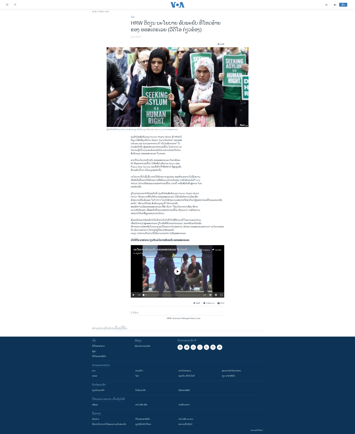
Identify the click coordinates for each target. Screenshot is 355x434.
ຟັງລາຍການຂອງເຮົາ (142, 346)
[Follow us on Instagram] (193, 347)
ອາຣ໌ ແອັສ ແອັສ (141, 404)
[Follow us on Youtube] (186, 347)
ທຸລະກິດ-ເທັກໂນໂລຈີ (187, 375)
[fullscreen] (221, 295)
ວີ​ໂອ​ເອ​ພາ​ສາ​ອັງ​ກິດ (142, 419)
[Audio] (326, 5)
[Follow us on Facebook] (180, 347)
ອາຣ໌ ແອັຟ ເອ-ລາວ (186, 419)
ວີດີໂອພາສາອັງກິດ (99, 356)
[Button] (220, 44)
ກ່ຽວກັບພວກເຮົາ (98, 390)
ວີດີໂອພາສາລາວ (98, 346)
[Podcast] (213, 347)
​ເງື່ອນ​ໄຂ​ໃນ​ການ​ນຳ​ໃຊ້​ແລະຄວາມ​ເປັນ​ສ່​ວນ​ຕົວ (109, 424)
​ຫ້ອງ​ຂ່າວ (95, 419)
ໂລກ (133, 17)
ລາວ (94, 370)
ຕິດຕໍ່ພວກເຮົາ (140, 390)
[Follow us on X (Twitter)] (199, 347)
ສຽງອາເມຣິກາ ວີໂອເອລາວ (146, 253)
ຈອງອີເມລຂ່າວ (184, 404)
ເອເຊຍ (94, 375)
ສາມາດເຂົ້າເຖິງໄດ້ (185, 424)
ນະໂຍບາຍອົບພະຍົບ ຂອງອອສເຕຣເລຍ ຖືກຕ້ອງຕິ (160, 249)
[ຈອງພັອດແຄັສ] (219, 347)
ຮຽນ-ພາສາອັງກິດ (228, 375)
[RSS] (206, 347)
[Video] (335, 5)
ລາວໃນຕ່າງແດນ (185, 370)
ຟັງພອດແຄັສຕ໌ (184, 390)
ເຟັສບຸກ (95, 404)
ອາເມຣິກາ (139, 370)
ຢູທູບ (94, 351)
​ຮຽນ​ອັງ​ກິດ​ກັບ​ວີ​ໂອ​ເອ (143, 424)
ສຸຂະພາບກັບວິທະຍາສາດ (231, 370)
